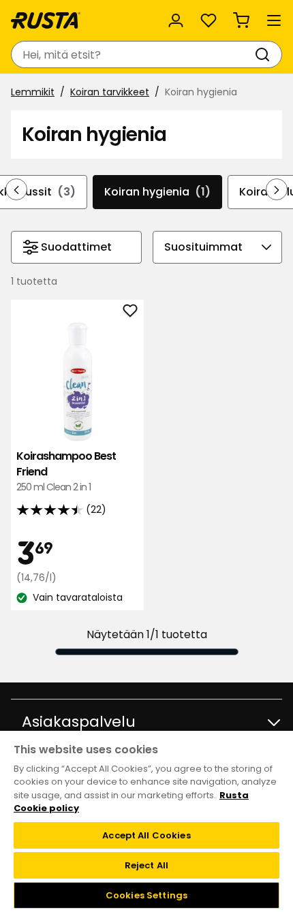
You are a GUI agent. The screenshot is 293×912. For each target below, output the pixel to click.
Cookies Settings (146, 895)
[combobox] (133, 54)
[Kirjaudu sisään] (175, 20)
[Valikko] (274, 20)
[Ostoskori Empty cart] (241, 20)
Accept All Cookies (146, 835)
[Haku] (265, 54)
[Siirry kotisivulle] (45, 20)
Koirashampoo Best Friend (66, 471)
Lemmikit (33, 92)
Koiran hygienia (157, 192)
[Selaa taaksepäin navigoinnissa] (16, 189)
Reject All (146, 865)
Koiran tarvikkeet (109, 92)
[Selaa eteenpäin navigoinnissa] (277, 189)
